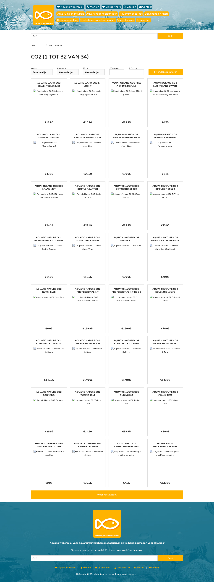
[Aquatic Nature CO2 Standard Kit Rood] (87, 350)
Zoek (170, 36)
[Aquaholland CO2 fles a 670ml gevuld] (126, 93)
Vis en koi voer (125, 20)
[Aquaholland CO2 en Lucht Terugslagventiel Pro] (87, 93)
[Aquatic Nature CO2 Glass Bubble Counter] (49, 247)
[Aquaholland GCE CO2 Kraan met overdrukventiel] (49, 195)
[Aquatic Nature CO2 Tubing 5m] (126, 402)
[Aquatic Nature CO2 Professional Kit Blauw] (87, 299)
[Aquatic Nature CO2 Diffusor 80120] (165, 195)
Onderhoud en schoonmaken (97, 20)
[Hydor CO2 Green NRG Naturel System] (87, 453)
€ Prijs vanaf (114, 68)
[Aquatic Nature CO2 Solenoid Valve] (165, 299)
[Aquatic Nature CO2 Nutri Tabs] (49, 297)
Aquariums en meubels (70, 13)
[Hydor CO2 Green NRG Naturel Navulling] (49, 453)
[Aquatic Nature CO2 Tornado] (49, 400)
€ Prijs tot (133, 68)
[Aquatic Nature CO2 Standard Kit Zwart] (165, 350)
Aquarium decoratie (131, 13)
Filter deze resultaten (165, 72)
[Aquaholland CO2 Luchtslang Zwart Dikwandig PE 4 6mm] (165, 93)
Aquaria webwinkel (71, 6)
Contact (147, 6)
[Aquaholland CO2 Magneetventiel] (49, 144)
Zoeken (131, 6)
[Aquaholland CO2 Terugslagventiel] (165, 144)
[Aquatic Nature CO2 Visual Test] (165, 402)
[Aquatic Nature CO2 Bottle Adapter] (87, 195)
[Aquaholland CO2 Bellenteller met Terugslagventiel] (49, 93)
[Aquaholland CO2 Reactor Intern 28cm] (126, 144)
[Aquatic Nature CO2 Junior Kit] (126, 246)
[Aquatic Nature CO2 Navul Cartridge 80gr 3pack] (165, 247)
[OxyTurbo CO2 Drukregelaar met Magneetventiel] (165, 453)
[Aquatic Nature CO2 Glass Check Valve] (87, 247)
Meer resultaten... (107, 494)
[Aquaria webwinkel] (43, 15)
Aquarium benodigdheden (101, 13)
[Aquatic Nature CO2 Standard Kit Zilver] (126, 350)
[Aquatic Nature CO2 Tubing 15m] (87, 402)
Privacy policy (123, 567)
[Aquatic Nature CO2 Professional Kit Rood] (126, 299)
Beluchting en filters (156, 13)
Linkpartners (113, 6)
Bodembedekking (67, 20)
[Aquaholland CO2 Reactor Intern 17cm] (87, 144)
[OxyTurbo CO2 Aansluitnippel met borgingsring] (126, 453)
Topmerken (143, 20)
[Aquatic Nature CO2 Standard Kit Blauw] (49, 350)
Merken (94, 6)
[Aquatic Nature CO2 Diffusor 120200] (126, 195)
